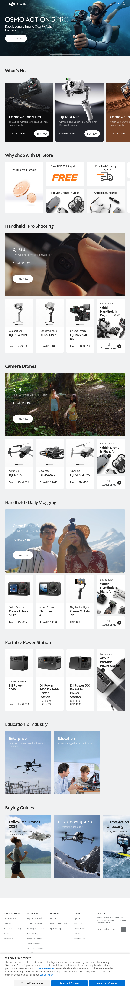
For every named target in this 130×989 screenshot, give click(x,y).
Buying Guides (79, 928)
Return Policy (32, 933)
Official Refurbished (58, 923)
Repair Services (33, 943)
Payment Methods (34, 918)
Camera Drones (10, 918)
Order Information (34, 923)
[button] (53, 54)
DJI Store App (55, 928)
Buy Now (42, 133)
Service (7, 933)
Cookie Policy (46, 974)
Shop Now (16, 38)
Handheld (8, 923)
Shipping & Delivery (35, 928)
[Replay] (117, 240)
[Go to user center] (123, 4)
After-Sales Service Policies (35, 950)
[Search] (111, 4)
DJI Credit (54, 918)
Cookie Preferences (44, 968)
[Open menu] (4, 4)
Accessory (8, 938)
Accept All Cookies (107, 983)
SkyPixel (76, 918)
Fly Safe (76, 933)
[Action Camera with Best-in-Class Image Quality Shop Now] (65, 55)
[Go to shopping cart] (117, 4)
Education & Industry (12, 928)
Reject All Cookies (69, 983)
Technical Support (34, 938)
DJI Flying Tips (79, 938)
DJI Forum (77, 923)
